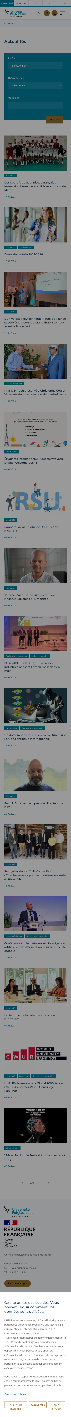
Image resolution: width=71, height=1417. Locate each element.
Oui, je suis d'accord (16, 1406)
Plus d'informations (15, 1394)
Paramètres (38, 1405)
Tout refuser (56, 1406)
